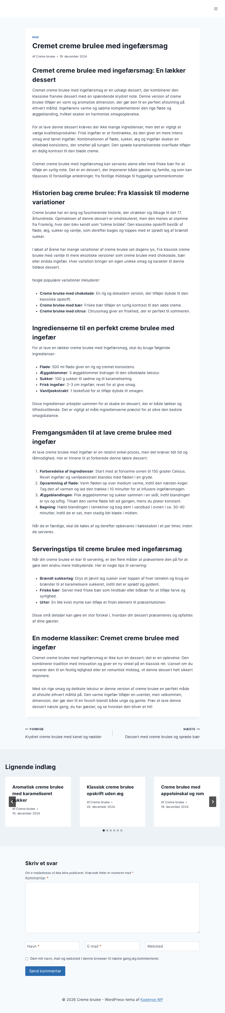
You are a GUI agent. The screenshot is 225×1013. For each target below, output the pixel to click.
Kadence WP (151, 999)
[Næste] (212, 801)
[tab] (104, 830)
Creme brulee (45, 56)
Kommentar (37, 878)
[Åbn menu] (216, 8)
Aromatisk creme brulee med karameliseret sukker (38, 793)
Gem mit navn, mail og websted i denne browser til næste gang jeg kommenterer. (94, 958)
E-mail (94, 946)
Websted (155, 946)
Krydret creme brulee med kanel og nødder (63, 733)
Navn (33, 946)
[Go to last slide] (12, 801)
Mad (35, 37)
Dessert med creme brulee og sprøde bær (162, 733)
